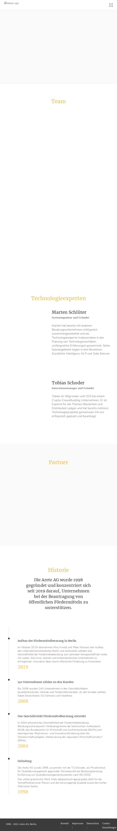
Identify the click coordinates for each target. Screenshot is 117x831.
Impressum (77, 823)
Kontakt (65, 823)
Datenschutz (92, 823)
